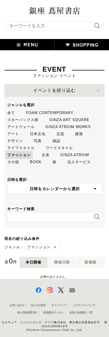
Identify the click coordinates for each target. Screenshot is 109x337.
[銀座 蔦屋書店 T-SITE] (54, 8)
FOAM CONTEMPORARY (50, 113)
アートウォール (21, 127)
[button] (27, 44)
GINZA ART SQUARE (69, 120)
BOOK (36, 162)
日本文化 (38, 134)
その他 (13, 162)
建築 (79, 134)
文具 (45, 155)
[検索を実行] (96, 27)
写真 (38, 141)
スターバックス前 (23, 120)
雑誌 (56, 141)
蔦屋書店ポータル (53, 312)
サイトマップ (59, 305)
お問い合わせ (17, 305)
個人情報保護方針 (27, 312)
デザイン (15, 141)
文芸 (60, 134)
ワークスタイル (59, 148)
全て (11, 113)
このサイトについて (83, 305)
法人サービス (79, 162)
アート (13, 134)
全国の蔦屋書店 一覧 (80, 312)
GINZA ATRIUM (74, 155)
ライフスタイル (21, 148)
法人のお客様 (38, 305)
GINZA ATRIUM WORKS (68, 127)
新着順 (90, 262)
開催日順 (62, 262)
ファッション (19, 155)
